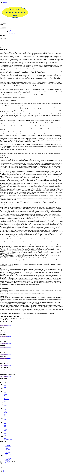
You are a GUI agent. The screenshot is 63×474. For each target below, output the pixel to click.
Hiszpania (5, 405)
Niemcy (5, 419)
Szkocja (5, 430)
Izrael (4, 407)
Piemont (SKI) (7, 460)
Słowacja (5, 427)
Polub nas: (1, 24)
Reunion (5, 425)
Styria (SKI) (7, 447)
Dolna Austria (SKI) (8, 445)
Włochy (5, 438)
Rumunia (5, 426)
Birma (5, 389)
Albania (5, 385)
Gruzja (5, 403)
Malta (4, 415)
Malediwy (5, 414)
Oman (5, 421)
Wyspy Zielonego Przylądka (8, 439)
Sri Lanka (5, 429)
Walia (4, 437)
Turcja (5, 435)
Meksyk (5, 417)
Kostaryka (5, 412)
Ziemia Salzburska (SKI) (8, 449)
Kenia (5, 411)
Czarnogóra (5, 394)
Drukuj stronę (9, 325)
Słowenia (5, 428)
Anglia (5, 386)
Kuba (4, 413)
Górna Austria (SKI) (8, 446)
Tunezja (5, 434)
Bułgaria (5, 390)
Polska (5, 423)
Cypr (4, 393)
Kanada (5, 410)
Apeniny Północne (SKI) (8, 457)
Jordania (5, 409)
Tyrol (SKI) (7, 448)
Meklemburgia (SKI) (8, 454)
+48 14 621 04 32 (8, 28)
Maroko (5, 416)
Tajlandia (5, 433)
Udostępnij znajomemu (3, 325)
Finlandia (5, 400)
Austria (5, 387)
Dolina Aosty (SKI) (8, 458)
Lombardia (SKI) (7, 459)
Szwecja (5, 431)
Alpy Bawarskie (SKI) (8, 452)
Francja (5, 401)
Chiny (5, 392)
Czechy (5, 395)
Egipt (4, 398)
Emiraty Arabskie (6, 399)
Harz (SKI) (7, 453)
